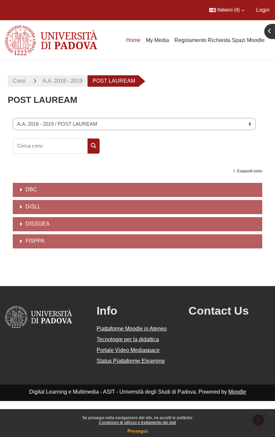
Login (263, 10)
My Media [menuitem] (157, 40)
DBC (31, 189)
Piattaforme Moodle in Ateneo (132, 328)
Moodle (237, 392)
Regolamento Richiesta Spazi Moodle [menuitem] (219, 40)
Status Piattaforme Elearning (131, 361)
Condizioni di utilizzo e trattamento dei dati (137, 422)
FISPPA (35, 241)
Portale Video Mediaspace (128, 350)
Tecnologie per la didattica (128, 339)
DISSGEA (37, 224)
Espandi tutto (249, 171)
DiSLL (33, 206)
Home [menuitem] (133, 40)
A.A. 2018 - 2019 (62, 81)
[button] (226, 10)
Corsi (19, 81)
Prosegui (137, 431)
